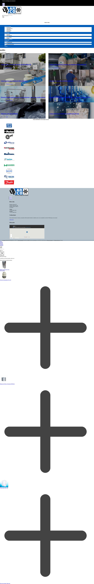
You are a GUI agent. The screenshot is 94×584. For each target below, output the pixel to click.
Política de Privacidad (49, 240)
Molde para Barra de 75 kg (4, 269)
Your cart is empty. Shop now (5, 583)
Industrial (8, 34)
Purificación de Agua (58, 116)
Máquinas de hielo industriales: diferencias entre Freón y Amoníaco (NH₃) (70, 97)
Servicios (6, 41)
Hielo (55, 100)
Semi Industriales (10, 28)
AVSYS (28, 240)
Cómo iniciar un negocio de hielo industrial (61, 81)
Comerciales (9, 27)
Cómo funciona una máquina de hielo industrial (14, 81)
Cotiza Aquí (11, 219)
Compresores (7, 36)
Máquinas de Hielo (8, 26)
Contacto (6, 46)
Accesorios (8, 31)
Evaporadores (9, 30)
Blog (5, 45)
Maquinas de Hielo (8, 67)
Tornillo (8, 38)
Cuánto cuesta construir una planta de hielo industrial (16, 64)
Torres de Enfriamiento (8, 39)
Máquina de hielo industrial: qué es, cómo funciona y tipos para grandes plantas (23, 97)
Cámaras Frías (7, 40)
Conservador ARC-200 (4, 487)
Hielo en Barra (7, 33)
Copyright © (4, 240)
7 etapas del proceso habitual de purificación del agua (64, 113)
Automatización (9, 42)
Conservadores (7, 32)
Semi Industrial (9, 35)
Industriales (9, 29)
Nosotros (6, 43)
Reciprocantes (9, 37)
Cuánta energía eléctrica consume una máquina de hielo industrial (67, 64)
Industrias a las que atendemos (9, 113)
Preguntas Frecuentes (10, 44)
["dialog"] (47, 417)
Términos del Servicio (57, 240)
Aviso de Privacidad (20, 240)
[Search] (3, 17)
